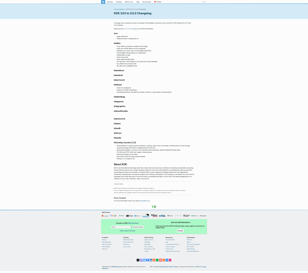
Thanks (147, 251)
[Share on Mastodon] (141, 259)
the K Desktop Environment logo (166, 266)
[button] (204, 2)
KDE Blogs (147, 242)
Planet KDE (147, 244)
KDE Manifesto (191, 249)
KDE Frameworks (106, 244)
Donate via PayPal (138, 227)
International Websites (193, 251)
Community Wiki (170, 239)
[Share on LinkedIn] (151, 259)
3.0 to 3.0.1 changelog (131, 29)
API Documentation (128, 239)
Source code (126, 246)
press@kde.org (145, 201)
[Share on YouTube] (160, 259)
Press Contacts (149, 246)
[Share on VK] (167, 259)
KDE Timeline (190, 246)
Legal (204, 266)
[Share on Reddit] (154, 259)
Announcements (119, 9)
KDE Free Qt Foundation (193, 244)
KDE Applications (106, 242)
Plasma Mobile (106, 246)
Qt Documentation (128, 242)
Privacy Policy (169, 249)
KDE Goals (126, 244)
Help (167, 242)
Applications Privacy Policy (173, 251)
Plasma (104, 239)
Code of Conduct (170, 246)
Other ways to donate (127, 231)
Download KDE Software (172, 244)
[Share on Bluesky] (144, 259)
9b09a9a (105, 268)
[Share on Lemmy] (157, 259)
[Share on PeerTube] (163, 259)
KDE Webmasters (116, 266)
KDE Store (189, 239)
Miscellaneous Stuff (150, 249)
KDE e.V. (189, 242)
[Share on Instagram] (170, 259)
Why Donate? (133, 223)
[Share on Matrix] (138, 259)
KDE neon (104, 249)
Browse (180, 231)
